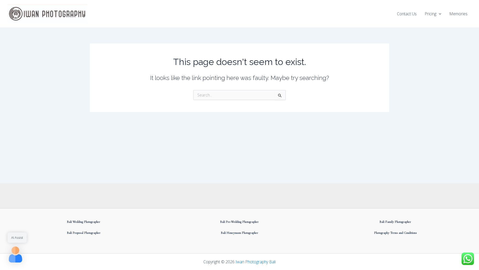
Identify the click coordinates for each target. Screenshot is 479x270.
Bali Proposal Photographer (84, 233)
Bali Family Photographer (395, 222)
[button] (438, 14)
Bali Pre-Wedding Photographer (239, 222)
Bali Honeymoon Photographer (239, 233)
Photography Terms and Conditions (395, 233)
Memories (458, 13)
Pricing (430, 13)
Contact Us (407, 13)
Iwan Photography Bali (256, 261)
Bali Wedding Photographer (83, 222)
